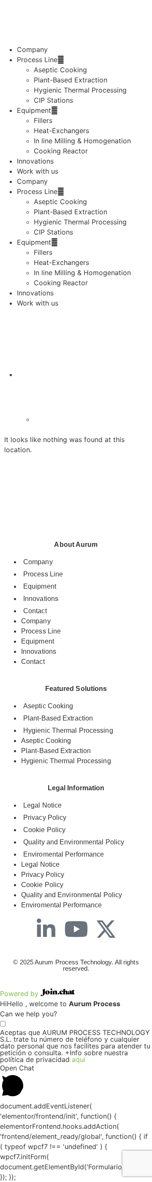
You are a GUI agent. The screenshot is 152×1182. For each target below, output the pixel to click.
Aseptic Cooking (60, 70)
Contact (35, 610)
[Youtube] (76, 928)
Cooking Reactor (61, 151)
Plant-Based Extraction (70, 80)
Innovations (35, 161)
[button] (76, 1082)
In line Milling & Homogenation (82, 140)
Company (32, 49)
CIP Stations (53, 100)
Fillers (43, 120)
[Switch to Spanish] (55, 419)
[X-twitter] (106, 928)
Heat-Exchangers (61, 130)
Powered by (20, 993)
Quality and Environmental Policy (73, 842)
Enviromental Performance (63, 854)
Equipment (34, 110)
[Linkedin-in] (46, 928)
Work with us (37, 171)
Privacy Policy (44, 817)
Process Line (37, 59)
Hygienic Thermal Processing (80, 90)
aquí (78, 1059)
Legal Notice (42, 805)
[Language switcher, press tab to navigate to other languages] (38, 374)
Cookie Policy (44, 829)
